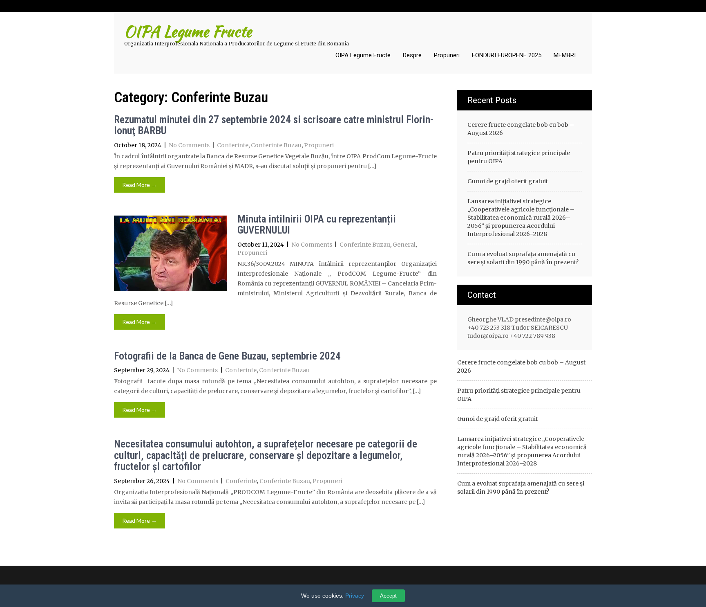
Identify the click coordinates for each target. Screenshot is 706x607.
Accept (388, 596)
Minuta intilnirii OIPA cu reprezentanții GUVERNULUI (316, 224)
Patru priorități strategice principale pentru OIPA (518, 157)
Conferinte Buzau (276, 145)
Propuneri (447, 55)
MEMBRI (565, 55)
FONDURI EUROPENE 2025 (506, 55)
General (404, 244)
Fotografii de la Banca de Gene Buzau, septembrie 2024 (227, 356)
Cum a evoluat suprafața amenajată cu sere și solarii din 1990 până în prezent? (523, 258)
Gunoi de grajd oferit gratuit (507, 181)
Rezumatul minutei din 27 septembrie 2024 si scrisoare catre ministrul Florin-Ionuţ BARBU (273, 125)
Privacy (354, 595)
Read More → (139, 184)
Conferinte (232, 145)
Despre (412, 55)
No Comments (189, 145)
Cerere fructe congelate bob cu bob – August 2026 (520, 129)
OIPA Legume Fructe (363, 55)
